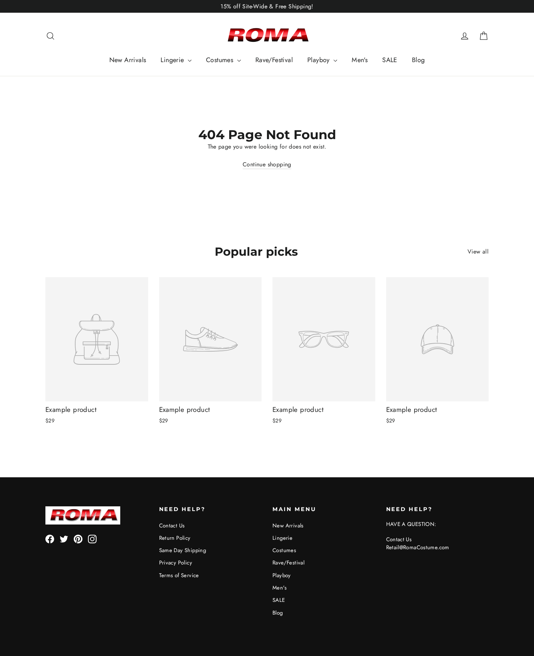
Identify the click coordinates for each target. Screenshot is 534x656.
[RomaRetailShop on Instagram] (92, 538)
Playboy (319, 60)
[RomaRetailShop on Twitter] (64, 538)
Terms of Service (179, 575)
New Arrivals (127, 60)
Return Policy (175, 538)
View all (478, 251)
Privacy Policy (176, 563)
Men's (360, 60)
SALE (389, 60)
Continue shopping (267, 164)
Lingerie (173, 60)
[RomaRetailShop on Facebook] (49, 538)
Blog (418, 60)
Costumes (220, 60)
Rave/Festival (274, 60)
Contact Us (172, 526)
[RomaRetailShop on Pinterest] (78, 538)
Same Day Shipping (182, 550)
